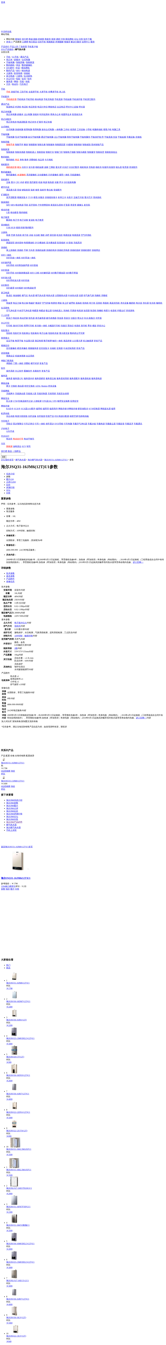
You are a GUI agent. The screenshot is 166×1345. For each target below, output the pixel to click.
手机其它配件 (89, 99)
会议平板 (10, 341)
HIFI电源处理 (30, 288)
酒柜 (42, 235)
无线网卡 (10, 393)
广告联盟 (23, 47)
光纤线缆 (41, 416)
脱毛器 (32, 318)
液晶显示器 (11, 190)
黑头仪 (80, 318)
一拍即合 (16, 451)
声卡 (61, 182)
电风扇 (80, 310)
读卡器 (32, 167)
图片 (10, 479)
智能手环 (19, 144)
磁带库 (46, 409)
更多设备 (52, 386)
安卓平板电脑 (21, 137)
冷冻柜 (37, 235)
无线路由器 (20, 393)
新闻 (53, 39)
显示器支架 (64, 333)
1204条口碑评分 (8, 886)
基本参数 (10, 576)
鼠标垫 (43, 190)
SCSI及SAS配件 (28, 409)
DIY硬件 (10, 68)
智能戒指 (86, 144)
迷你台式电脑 (48, 129)
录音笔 (73, 205)
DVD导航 (58, 424)
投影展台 (26, 333)
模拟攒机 (69, 39)
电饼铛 (54, 303)
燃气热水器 (40, 295)
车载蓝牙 (129, 424)
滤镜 (46, 167)
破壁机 (72, 303)
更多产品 (98, 341)
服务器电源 (96, 378)
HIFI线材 (19, 288)
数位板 (50, 190)
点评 (11, 482)
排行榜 (25, 39)
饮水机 (152, 303)
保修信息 (10, 581)
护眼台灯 (121, 310)
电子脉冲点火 (20, 623)
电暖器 (35, 310)
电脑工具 (116, 129)
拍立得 (41, 160)
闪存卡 (25, 167)
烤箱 (60, 303)
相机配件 (5, 164)
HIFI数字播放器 (58, 273)
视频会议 (10, 356)
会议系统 (30, 356)
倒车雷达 (50, 424)
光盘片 (70, 197)
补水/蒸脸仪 (89, 318)
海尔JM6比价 (12, 811)
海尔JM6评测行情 (14, 814)
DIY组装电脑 (70, 182)
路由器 (21, 386)
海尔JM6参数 (12, 803)
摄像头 (80, 205)
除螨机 (100, 310)
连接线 (138, 137)
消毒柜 (104, 295)
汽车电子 (24, 84)
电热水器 (50, 295)
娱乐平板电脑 (34, 137)
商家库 (48, 39)
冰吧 (47, 235)
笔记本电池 (11, 122)
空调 (13, 235)
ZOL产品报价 (7, 49)
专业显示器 (29, 341)
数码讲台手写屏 (77, 333)
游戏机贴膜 (40, 250)
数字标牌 (48, 341)
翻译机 (9, 220)
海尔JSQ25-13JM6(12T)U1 (12, 781)
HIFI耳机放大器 (13, 280)
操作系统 (10, 371)
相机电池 (84, 167)
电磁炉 (32, 303)
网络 (16, 81)
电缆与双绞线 (21, 416)
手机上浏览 (11, 830)
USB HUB (10, 227)
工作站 (66, 129)
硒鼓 (94, 326)
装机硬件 (5, 179)
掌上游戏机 (11, 250)
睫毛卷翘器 (51, 318)
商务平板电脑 (73, 137)
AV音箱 (69, 243)
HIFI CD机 (34, 273)
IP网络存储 (72, 409)
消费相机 (33, 160)
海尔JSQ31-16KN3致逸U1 (18, 1225)
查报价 (18, 39)
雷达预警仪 (18, 424)
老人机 (62, 92)
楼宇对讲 (35, 363)
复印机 (84, 326)
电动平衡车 (29, 439)
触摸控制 (29, 636)
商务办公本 (55, 114)
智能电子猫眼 (69, 152)
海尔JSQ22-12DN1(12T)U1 (18, 1112)
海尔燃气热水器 (35, 460)
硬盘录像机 (22, 348)
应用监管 (74, 401)
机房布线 (5, 413)
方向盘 (32, 250)
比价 (8, 485)
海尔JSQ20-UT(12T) (15, 1057)
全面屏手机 (34, 92)
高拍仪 (70, 326)
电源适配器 (22, 122)
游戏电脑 (19, 129)
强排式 (17, 626)
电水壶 (139, 303)
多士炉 (65, 303)
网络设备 (5, 383)
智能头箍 (41, 144)
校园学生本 (66, 114)
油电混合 (17, 446)
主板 (8, 182)
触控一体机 (57, 341)
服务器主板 (51, 378)
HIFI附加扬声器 (22, 265)
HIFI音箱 (34, 265)
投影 (18, 79)
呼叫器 (82, 107)
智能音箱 (41, 152)
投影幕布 (35, 333)
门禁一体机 (18, 363)
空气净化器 (11, 310)
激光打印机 (18, 326)
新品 (10, 451)
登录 (3, 2)
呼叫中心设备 (72, 107)
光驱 (56, 182)
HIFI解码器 (45, 273)
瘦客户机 (107, 129)
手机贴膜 (67, 99)
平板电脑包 (85, 137)
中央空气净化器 (24, 310)
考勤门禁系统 (7, 361)
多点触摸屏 (88, 341)
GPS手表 (10, 431)
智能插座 (10, 152)
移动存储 (5, 210)
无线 (22, 81)
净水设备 (124, 303)
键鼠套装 (26, 190)
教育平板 (19, 341)
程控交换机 (29, 386)
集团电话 (10, 107)
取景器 (125, 167)
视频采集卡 (22, 197)
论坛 (76, 39)
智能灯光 (50, 152)
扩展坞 (40, 122)
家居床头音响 (57, 205)
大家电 (9, 73)
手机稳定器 (11, 99)
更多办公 (101, 326)
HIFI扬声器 (6, 262)
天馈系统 (52, 393)
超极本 (17, 60)
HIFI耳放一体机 (28, 258)
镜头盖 (119, 167)
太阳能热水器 (61, 295)
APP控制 (18, 636)
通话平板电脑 (47, 137)
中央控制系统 (69, 348)
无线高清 (77, 243)
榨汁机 (92, 303)
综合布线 (10, 416)
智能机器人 (31, 152)
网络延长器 (105, 409)
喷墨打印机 (29, 326)
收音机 (113, 310)
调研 (58, 39)
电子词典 (24, 220)
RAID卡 (9, 409)
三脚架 (52, 167)
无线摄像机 (75, 175)
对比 (3, 774)
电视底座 (76, 235)
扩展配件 (5, 195)
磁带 (113, 409)
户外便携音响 (44, 205)
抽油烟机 (17, 295)
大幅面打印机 (54, 326)
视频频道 (50, 42)
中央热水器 (73, 295)
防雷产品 (50, 416)
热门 (8, 965)
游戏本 (36, 114)
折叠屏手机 (53, 92)
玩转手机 (42, 42)
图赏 (93, 42)
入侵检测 (37, 401)
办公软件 (19, 371)
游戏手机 (15, 92)
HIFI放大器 (6, 278)
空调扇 (73, 310)
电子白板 (43, 333)
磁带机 (39, 409)
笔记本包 (32, 122)
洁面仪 (74, 318)
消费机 (27, 363)
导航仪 (9, 424)
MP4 (13, 205)
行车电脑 (68, 424)
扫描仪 (64, 326)
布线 (27, 81)
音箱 (19, 190)
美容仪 (67, 318)
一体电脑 (58, 129)
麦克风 (87, 205)
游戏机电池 (51, 250)
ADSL (38, 386)
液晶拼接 (67, 341)
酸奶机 (132, 303)
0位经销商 (5, 771)
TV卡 (30, 197)
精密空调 (74, 416)
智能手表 (10, 144)
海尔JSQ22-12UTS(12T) (16, 1131)
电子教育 (5, 217)
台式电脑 (26, 60)
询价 (13, 771)
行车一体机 (40, 424)
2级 (16, 648)
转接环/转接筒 (108, 167)
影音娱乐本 (77, 114)
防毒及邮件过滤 (25, 401)
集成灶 (9, 295)
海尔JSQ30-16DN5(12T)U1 (18, 1075)
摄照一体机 (64, 175)
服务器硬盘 (40, 378)
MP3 (18, 70)
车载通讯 (138, 424)
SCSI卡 (17, 409)
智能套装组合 (111, 152)
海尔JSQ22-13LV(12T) (16, 1336)
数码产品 (10, 70)
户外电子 (5, 428)
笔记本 (9, 60)
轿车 (29, 446)
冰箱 (31, 235)
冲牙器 (98, 318)
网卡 (8, 386)
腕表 (26, 144)
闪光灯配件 (74, 167)
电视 (8, 235)
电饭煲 (9, 303)
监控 (24, 79)
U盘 (8, 212)
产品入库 (14, 47)
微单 (26, 160)
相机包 (98, 167)
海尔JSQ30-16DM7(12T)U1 (18, 1001)
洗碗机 (97, 295)
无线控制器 (42, 393)
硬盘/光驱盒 (38, 197)
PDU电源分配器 (61, 416)
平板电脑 (10, 62)
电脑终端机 (97, 129)
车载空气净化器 (80, 424)
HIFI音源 (5, 270)
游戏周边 (96, 250)
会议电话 (61, 107)
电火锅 (25, 303)
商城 (31, 39)
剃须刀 (9, 318)
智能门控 (58, 152)
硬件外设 (5, 187)
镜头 (19, 167)
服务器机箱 (85, 378)
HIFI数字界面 (72, 273)
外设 (18, 68)
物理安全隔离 (63, 401)
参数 (3, 889)
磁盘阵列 (54, 409)
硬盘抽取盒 (83, 409)
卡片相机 (49, 160)
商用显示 (5, 338)
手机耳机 (30, 99)
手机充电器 (49, 99)
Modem (44, 386)
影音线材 (61, 243)
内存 (22, 182)
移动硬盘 (14, 212)
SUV (24, 446)
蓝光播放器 (51, 243)
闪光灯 (65, 167)
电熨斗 (107, 310)
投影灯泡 (17, 333)
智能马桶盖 (81, 152)
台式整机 (5, 127)
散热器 (51, 182)
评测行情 (10, 487)
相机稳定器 (11, 167)
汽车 (8, 84)
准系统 (73, 129)
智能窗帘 (91, 152)
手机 (8, 57)
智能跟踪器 (60, 144)
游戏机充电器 (63, 250)
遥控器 (53, 235)
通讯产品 (24, 57)
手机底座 (58, 99)
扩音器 (67, 205)
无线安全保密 (63, 393)
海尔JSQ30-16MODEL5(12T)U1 (20, 1243)
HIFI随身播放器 (22, 273)
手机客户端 (32, 47)
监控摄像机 (11, 348)
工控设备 (81, 129)
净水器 (146, 303)
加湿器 (87, 310)
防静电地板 (83, 416)
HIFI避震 (10, 288)
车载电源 (100, 424)
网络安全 (5, 398)
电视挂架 (67, 235)
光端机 (53, 348)
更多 (9, 42)
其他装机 (97, 197)
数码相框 (23, 212)
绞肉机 (85, 303)
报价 (8, 889)
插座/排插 (20, 227)
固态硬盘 (34, 182)
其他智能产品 (97, 144)
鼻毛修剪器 (40, 318)
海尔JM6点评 (12, 808)
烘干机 (25, 235)
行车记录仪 (29, 424)
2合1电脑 (28, 114)
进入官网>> (138, 562)
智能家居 (30, 62)
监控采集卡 (44, 348)
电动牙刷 (24, 318)
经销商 (41, 39)
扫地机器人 (57, 310)
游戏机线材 (75, 250)
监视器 (60, 348)
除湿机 (93, 310)
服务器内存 (29, 378)
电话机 (25, 107)
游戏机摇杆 (86, 250)
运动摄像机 (42, 175)
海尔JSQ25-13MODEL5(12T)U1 (20, 1038)
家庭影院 (10, 243)
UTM (15, 401)
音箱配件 (57, 190)
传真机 (77, 326)
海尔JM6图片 (12, 806)
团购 (35, 39)
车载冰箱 (92, 424)
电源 (45, 182)
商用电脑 (37, 129)
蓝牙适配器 (11, 197)
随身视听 (5, 202)
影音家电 (5, 240)
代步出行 (5, 436)
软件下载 (88, 39)
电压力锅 (17, 303)
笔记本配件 (6, 119)
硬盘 (27, 182)
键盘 (37, 190)
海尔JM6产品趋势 (14, 822)
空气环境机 (86, 235)
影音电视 (18, 73)
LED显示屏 (77, 341)
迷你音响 (19, 243)
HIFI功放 (25, 280)
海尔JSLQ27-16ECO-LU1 (17, 1280)
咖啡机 (159, 303)
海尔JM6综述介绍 (14, 800)
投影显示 (5, 330)
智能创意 (100, 152)
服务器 (9, 81)
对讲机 (18, 107)
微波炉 (38, 303)
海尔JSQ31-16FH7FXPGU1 (18, 1207)
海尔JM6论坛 (12, 816)
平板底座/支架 (110, 137)
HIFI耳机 (10, 265)
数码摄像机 (27, 65)
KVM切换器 (94, 409)
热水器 (32, 295)
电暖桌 (42, 310)
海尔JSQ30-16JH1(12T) (16, 1020)
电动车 (15, 84)
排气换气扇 (89, 295)
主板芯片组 (78, 197)
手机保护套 (77, 99)
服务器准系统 (63, 378)
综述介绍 (10, 474)
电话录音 (33, 107)
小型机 (89, 129)
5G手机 (15, 57)
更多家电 (130, 310)
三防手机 (24, 92)
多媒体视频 (20, 356)
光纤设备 (32, 416)
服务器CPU (18, 378)
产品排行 (5, 47)
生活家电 (28, 76)
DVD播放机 (40, 243)
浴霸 (81, 295)
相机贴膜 (39, 167)
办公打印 (10, 79)
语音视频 (5, 353)
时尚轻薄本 (44, 114)
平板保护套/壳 (97, 137)
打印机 (9, 326)
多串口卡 (62, 197)
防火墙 (9, 401)
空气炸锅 (46, 303)
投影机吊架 (53, 333)
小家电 (19, 76)
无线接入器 (31, 393)
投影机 (9, 333)
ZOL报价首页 (7, 460)
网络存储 (5, 406)
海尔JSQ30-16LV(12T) (16, 1317)
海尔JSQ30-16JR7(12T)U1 (17, 1094)
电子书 (16, 220)
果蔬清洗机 (114, 303)
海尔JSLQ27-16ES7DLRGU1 (19, 1188)
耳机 (26, 205)
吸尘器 (49, 310)
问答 (81, 39)
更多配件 (133, 167)
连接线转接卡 (51, 197)
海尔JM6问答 (12, 819)
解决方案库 (76, 42)
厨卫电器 (10, 76)
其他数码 (5, 225)
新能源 (9, 446)
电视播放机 (29, 243)
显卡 (13, 182)
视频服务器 (33, 348)
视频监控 (5, 345)
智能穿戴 (20, 62)
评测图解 (59, 42)
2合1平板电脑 (60, 137)
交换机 (14, 386)
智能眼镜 (33, 144)
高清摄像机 (31, 175)
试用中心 (86, 42)
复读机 (32, 220)
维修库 (67, 42)
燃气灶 (25, 295)
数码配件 (29, 227)
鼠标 (33, 190)
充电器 (92, 167)
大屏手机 (43, 92)
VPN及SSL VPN (49, 401)
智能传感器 (20, 152)
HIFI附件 (5, 285)
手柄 (26, 250)
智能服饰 (50, 144)
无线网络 (5, 391)
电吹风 (16, 318)
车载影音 (120, 424)
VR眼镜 (69, 144)
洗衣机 (19, 235)
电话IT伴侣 (42, 107)
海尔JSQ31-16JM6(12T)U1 (56, 460)
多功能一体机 (41, 326)
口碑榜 (25, 42)
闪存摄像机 (53, 175)
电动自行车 (18, 439)
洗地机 (66, 310)
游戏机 (27, 73)
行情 (63, 39)
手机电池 (21, 99)
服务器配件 (75, 378)
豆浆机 (99, 303)
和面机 (106, 303)
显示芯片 (88, 197)
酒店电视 (39, 341)
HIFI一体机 (6, 255)
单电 (22, 160)
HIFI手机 (10, 273)
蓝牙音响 (33, 205)
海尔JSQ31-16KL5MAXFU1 (18, 1149)
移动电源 (26, 70)
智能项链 (78, 144)
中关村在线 (6, 31)
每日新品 (33, 42)
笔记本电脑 (6, 112)
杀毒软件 (37, 371)
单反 (18, 65)
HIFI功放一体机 (13, 258)
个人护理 (5, 315)
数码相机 (10, 65)
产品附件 (10, 579)
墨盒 (90, 326)
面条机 (79, 303)
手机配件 (5, 96)
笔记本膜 (48, 122)
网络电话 (52, 107)
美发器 (60, 318)
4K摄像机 (21, 175)
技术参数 (10, 573)
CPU (18, 182)
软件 (29, 79)
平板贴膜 (122, 137)
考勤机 (9, 363)
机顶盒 (60, 235)
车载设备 (131, 137)
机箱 (40, 182)
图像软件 (28, 371)
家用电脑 (28, 129)
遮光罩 (59, 167)
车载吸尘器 (110, 424)
